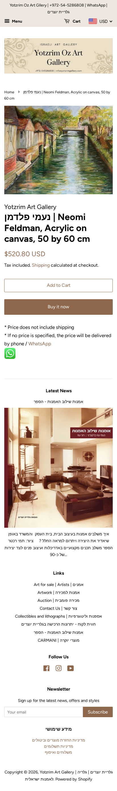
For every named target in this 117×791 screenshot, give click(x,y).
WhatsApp (40, 343)
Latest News (59, 390)
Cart (76, 21)
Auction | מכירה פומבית (58, 600)
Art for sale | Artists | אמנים (58, 584)
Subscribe (98, 712)
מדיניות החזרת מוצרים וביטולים (58, 740)
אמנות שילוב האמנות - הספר (58, 401)
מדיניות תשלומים (58, 746)
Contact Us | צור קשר (58, 608)
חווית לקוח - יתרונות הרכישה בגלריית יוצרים (58, 624)
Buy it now (58, 306)
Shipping (41, 265)
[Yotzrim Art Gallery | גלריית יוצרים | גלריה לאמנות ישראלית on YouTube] (70, 669)
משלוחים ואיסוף (58, 752)
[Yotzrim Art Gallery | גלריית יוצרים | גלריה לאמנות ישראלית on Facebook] (46, 669)
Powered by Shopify (73, 779)
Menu (16, 21)
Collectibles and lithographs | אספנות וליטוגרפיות (58, 616)
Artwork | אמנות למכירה (58, 592)
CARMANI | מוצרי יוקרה (59, 640)
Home (9, 92)
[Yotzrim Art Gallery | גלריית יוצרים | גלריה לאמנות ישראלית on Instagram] (58, 669)
